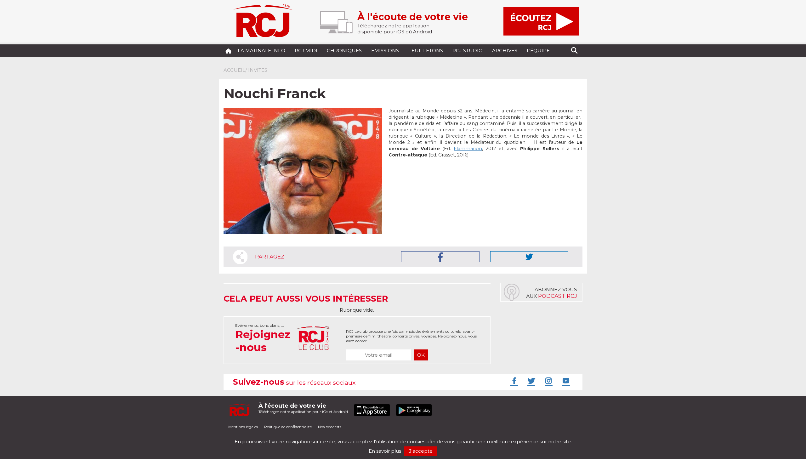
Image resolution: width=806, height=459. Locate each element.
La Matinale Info (261, 51)
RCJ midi (306, 51)
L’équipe (538, 51)
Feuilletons (425, 51)
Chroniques (344, 51)
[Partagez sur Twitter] (529, 257)
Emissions (385, 51)
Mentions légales (243, 426)
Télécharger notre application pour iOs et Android (303, 408)
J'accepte (421, 451)
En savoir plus (385, 451)
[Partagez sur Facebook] (440, 257)
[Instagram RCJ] (548, 380)
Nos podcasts (329, 426)
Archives (504, 51)
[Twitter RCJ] (530, 380)
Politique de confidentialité (288, 426)
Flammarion (468, 148)
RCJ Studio (467, 51)
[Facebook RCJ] (513, 380)
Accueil (234, 70)
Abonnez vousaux (551, 292)
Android (422, 32)
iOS (400, 32)
